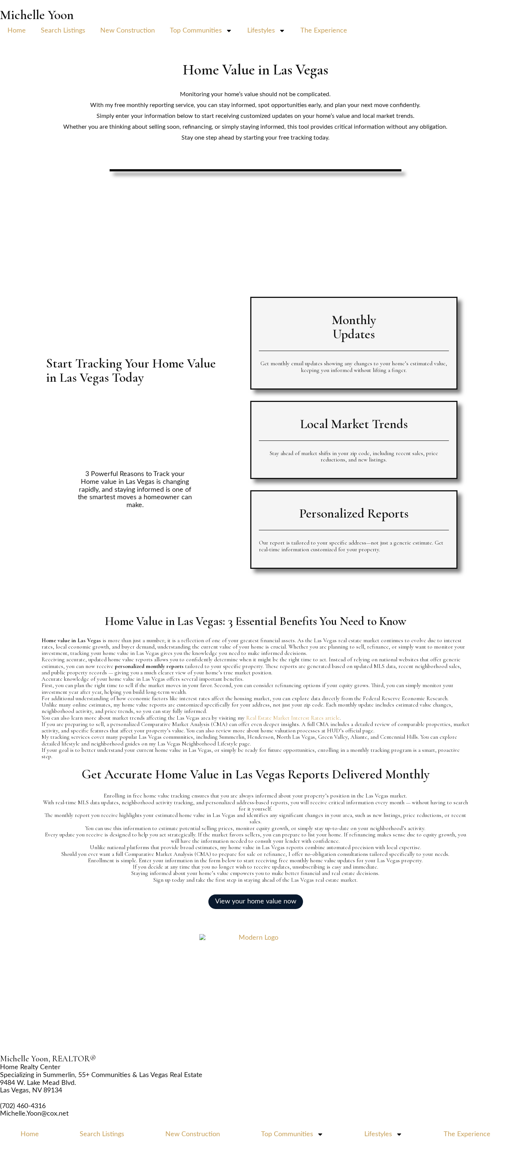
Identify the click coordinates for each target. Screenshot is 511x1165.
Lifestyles (261, 30)
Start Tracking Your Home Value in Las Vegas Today (131, 370)
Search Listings (63, 30)
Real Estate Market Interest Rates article (293, 717)
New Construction (127, 30)
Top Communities (196, 30)
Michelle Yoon (37, 15)
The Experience (323, 30)
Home (16, 30)
